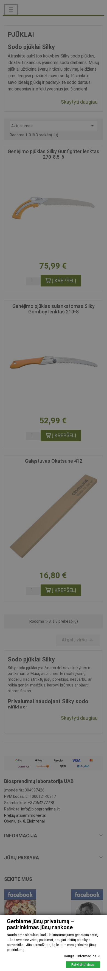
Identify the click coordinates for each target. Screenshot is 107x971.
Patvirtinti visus (83, 964)
